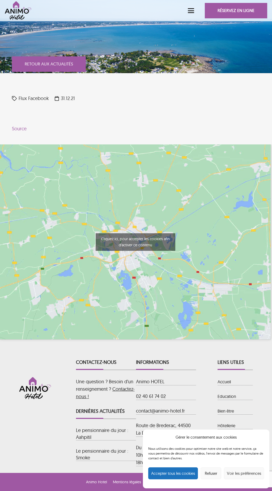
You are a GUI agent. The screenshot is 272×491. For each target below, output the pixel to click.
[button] (191, 10)
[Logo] (18, 10)
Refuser (211, 473)
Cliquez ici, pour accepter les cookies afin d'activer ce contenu (135, 241)
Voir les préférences (244, 473)
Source (19, 129)
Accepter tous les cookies (173, 473)
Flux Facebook (34, 98)
